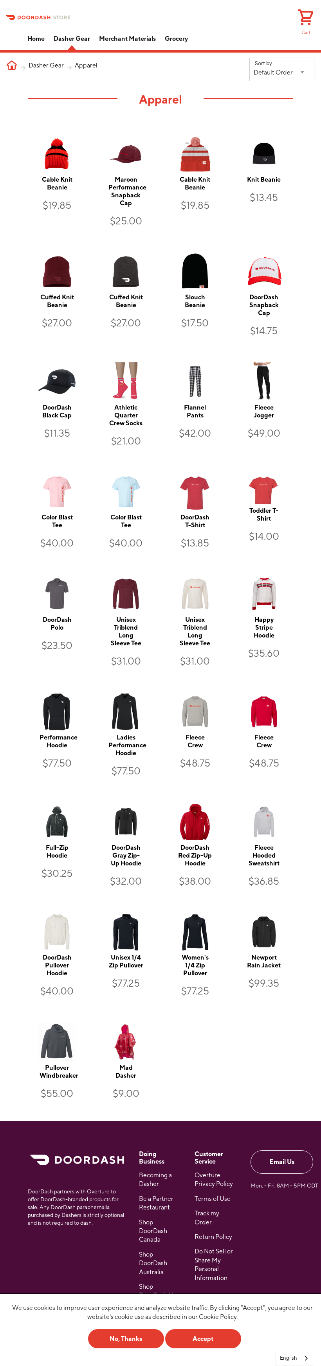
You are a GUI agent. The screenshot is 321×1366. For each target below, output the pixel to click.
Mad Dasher (125, 1071)
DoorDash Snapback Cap (264, 305)
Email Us (281, 1162)
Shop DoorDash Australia (153, 1263)
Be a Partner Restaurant (156, 1203)
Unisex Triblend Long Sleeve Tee (126, 631)
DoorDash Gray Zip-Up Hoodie (126, 855)
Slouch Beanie (195, 301)
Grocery (176, 38)
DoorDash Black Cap (57, 411)
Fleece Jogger (264, 411)
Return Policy (213, 1236)
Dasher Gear (72, 38)
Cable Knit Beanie (57, 183)
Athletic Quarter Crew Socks (125, 415)
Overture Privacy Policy (214, 1179)
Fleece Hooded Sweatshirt (264, 855)
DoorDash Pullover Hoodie (57, 965)
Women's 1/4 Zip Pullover (195, 965)
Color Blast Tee (57, 521)
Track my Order (207, 1217)
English (288, 1358)
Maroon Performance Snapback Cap (127, 191)
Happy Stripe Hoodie (264, 627)
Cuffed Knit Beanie (57, 301)
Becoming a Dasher (155, 1179)
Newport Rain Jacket (264, 961)
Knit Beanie (264, 179)
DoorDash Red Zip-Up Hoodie (195, 855)
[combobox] (294, 1358)
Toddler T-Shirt (263, 514)
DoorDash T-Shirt (194, 521)
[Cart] (305, 18)
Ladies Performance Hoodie (127, 745)
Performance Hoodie (59, 741)
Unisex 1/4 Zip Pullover (126, 961)
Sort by (263, 63)
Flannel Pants (195, 411)
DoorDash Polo (57, 623)
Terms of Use (213, 1198)
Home (36, 38)
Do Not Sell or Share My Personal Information (214, 1264)
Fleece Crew (195, 741)
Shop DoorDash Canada (153, 1231)
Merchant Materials (127, 38)
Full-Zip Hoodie (57, 851)
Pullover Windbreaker (59, 1071)
